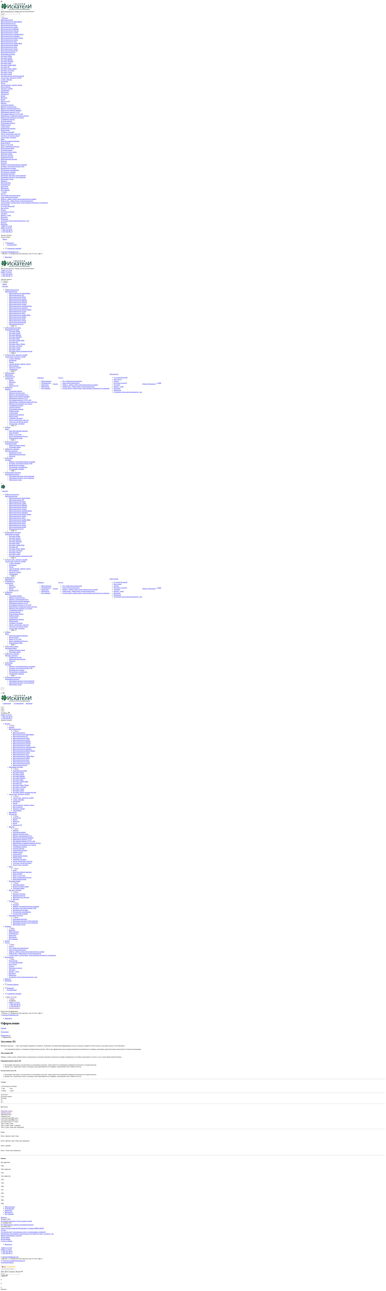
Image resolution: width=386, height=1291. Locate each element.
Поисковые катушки (20, 771)
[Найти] (2, 16)
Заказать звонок (14, 1008)
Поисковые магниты (20, 919)
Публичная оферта (7, 1262)
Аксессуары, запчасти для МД (23, 798)
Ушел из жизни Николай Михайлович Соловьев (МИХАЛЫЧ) (22, 1228)
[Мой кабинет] (2, 691)
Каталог (11, 727)
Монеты (15, 830)
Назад (12, 725)
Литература (17, 818)
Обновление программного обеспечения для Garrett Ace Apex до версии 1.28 (27, 1234)
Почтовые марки (18, 885)
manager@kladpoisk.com (10, 252)
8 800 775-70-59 (6, 226)
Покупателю (13, 961)
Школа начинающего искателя (11, 1235)
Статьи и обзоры (6, 1241)
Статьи (3, 1230)
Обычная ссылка (6, 1111)
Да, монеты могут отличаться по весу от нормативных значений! (23, 1232)
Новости (4, 1217)
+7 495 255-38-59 (6, 230)
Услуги (11, 946)
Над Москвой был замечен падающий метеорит (17, 1225)
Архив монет (5, 1237)
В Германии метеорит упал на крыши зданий (16, 1221)
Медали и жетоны (19, 894)
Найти (3, 1276)
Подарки (16, 904)
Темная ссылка (6, 1113)
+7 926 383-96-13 (6, 231)
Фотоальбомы (5, 1239)
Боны (15, 870)
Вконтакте (8, 257)
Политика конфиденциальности (14, 1261)
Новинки (12, 930)
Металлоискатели (19, 733)
